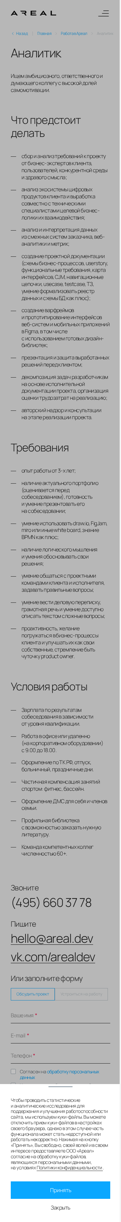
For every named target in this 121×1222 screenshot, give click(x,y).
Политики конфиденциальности (70, 1167)
